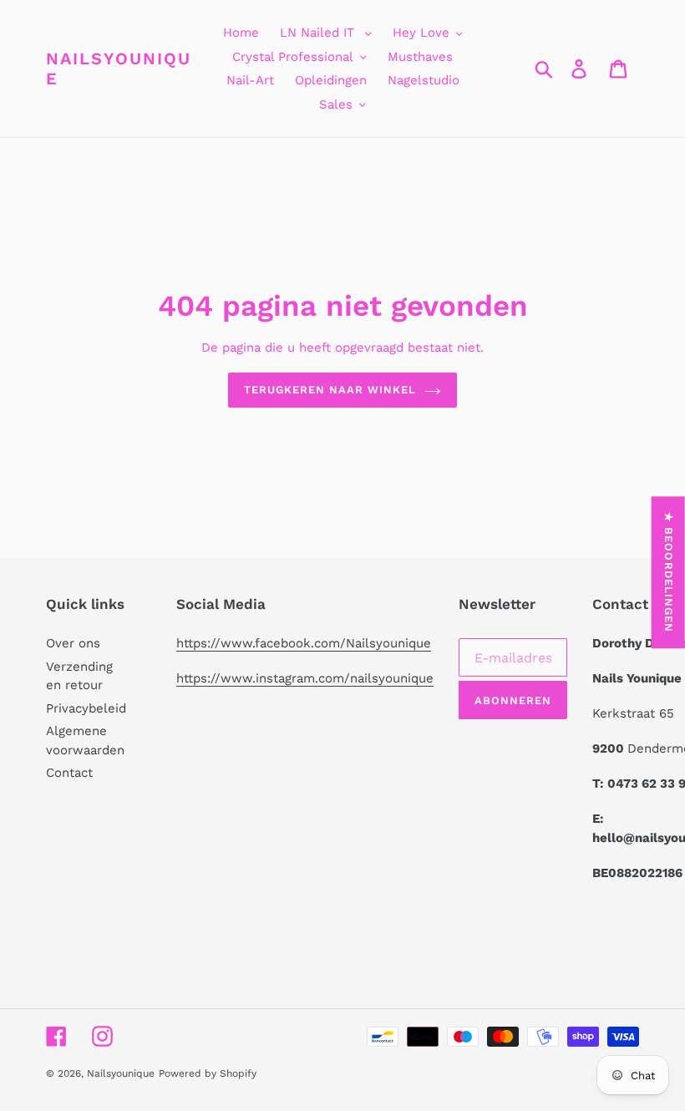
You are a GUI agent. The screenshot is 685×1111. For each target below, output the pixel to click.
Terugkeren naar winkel (330, 389)
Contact (69, 772)
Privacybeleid (86, 708)
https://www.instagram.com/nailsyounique (305, 678)
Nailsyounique (118, 68)
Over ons (73, 643)
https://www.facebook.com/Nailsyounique (303, 643)
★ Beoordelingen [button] (668, 572)
